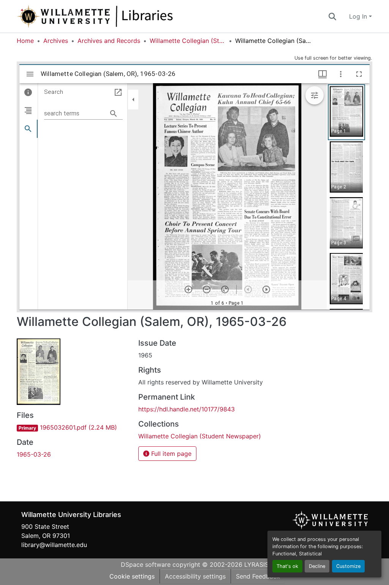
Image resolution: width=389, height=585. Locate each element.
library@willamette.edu (54, 545)
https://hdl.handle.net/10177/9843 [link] (186, 409)
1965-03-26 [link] (34, 454)
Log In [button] (359, 16)
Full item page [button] (170, 453)
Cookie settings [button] (132, 576)
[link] (73, 427)
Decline (317, 566)
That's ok (287, 566)
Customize (348, 566)
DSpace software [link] (146, 564)
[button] (120, 16)
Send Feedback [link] (258, 576)
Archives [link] (55, 40)
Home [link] (25, 40)
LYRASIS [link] (256, 564)
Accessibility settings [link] (195, 576)
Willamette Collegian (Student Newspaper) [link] (188, 40)
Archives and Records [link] (108, 40)
